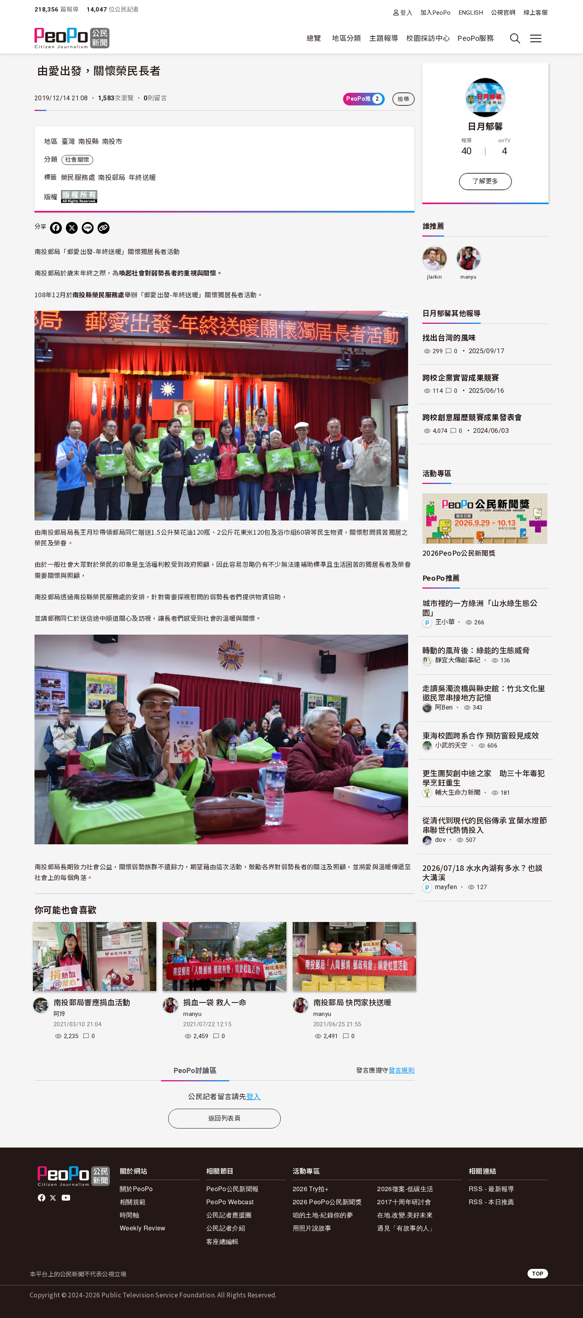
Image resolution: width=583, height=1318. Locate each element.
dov (440, 840)
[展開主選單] (536, 38)
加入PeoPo (435, 12)
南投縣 (88, 141)
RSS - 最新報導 (491, 1188)
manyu (192, 1014)
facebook (42, 1198)
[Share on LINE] (88, 228)
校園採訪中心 (428, 38)
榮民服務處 (78, 178)
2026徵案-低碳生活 (405, 1188)
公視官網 (503, 12)
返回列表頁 (224, 1118)
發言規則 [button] (401, 1070)
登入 (406, 12)
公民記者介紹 (225, 1227)
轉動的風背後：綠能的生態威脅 (476, 650)
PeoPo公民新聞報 (232, 1188)
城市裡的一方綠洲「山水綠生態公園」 (479, 607)
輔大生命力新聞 (458, 792)
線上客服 (536, 12)
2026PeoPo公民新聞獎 (458, 553)
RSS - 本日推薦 (491, 1201)
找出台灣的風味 (449, 337)
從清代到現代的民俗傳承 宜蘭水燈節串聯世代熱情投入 (484, 825)
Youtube (66, 1198)
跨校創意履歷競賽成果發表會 (472, 417)
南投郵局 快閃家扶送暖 (352, 1002)
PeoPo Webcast (230, 1201)
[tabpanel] (224, 1096)
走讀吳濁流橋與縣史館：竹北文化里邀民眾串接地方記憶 (483, 693)
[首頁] (72, 39)
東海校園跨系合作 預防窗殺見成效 (480, 735)
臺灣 (68, 141)
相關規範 (133, 1201)
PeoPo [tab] (195, 1070)
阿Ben (444, 707)
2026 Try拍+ (311, 1188)
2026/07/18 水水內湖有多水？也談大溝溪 (482, 872)
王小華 (445, 622)
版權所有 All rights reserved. (81, 196)
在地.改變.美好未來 (405, 1214)
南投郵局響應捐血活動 (92, 1002)
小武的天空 (451, 745)
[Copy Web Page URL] (103, 228)
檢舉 (403, 99)
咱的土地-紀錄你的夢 (323, 1214)
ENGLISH (471, 12)
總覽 (314, 38)
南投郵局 (111, 178)
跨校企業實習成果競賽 (460, 378)
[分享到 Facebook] (56, 228)
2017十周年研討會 (404, 1201)
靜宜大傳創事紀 (458, 660)
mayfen (446, 887)
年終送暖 (142, 178)
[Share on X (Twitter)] (72, 228)
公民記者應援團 (229, 1214)
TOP (537, 1273)
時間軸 (129, 1214)
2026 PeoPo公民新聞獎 (327, 1201)
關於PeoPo (136, 1188)
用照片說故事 (312, 1227)
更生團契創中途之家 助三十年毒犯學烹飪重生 (483, 777)
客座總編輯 (222, 1241)
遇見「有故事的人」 (406, 1227)
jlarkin (434, 277)
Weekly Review (143, 1227)
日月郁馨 (485, 125)
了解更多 (485, 181)
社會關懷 (77, 159)
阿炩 (60, 1014)
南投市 (112, 141)
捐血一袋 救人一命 (214, 1002)
